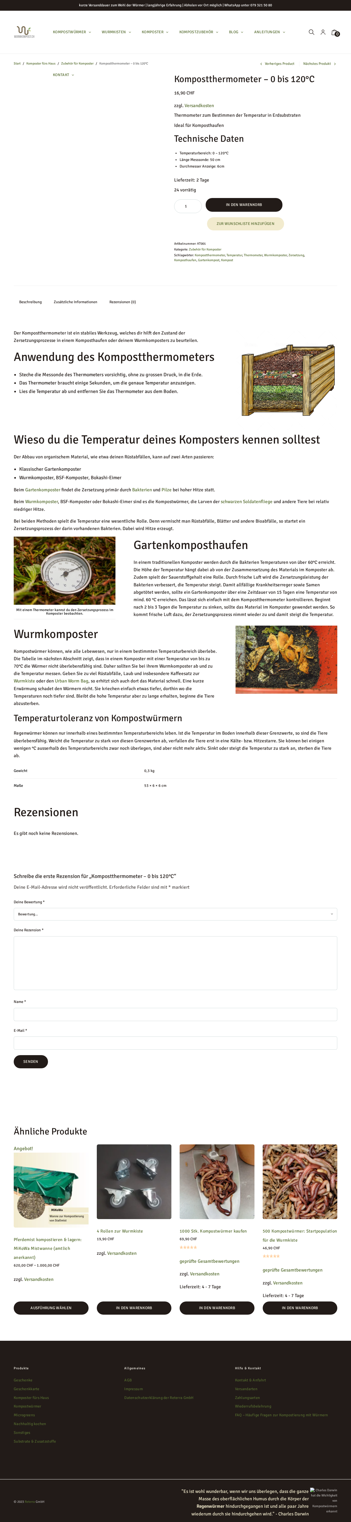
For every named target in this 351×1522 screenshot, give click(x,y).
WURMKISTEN (114, 32)
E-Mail (20, 1030)
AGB (128, 1380)
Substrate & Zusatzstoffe (35, 1441)
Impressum (133, 1389)
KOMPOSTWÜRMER (69, 32)
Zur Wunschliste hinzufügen (245, 223)
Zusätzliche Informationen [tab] (75, 302)
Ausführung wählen (51, 1308)
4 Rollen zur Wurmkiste (120, 1231)
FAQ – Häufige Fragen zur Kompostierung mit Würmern (281, 1415)
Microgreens (24, 1415)
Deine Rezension (29, 930)
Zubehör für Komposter (205, 249)
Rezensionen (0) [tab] (122, 302)
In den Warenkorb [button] (134, 1308)
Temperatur (234, 255)
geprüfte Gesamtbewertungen (209, 1261)
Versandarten (246, 1389)
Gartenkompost (208, 260)
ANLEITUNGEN (267, 32)
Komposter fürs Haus (40, 64)
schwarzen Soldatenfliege (247, 501)
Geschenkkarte (26, 1389)
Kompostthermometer (210, 255)
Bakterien (142, 490)
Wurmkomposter (275, 255)
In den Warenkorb (244, 204)
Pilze (167, 490)
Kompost (227, 260)
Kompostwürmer (27, 1406)
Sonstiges (22, 1432)
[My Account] (323, 32)
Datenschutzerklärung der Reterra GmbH (158, 1397)
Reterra (30, 1502)
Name (20, 1001)
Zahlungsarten (247, 1397)
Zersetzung (296, 255)
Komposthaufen (185, 260)
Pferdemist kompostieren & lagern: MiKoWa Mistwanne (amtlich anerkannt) (48, 1248)
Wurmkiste (24, 681)
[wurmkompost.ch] (24, 32)
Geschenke (23, 1380)
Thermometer (253, 255)
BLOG (233, 32)
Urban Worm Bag (71, 681)
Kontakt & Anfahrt (250, 1380)
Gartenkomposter (42, 490)
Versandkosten (199, 105)
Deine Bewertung (29, 902)
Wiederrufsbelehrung (253, 1406)
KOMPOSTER (152, 32)
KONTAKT (61, 75)
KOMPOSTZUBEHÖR (196, 32)
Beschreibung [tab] (30, 302)
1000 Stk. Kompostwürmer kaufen (213, 1231)
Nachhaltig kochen (30, 1423)
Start (17, 64)
